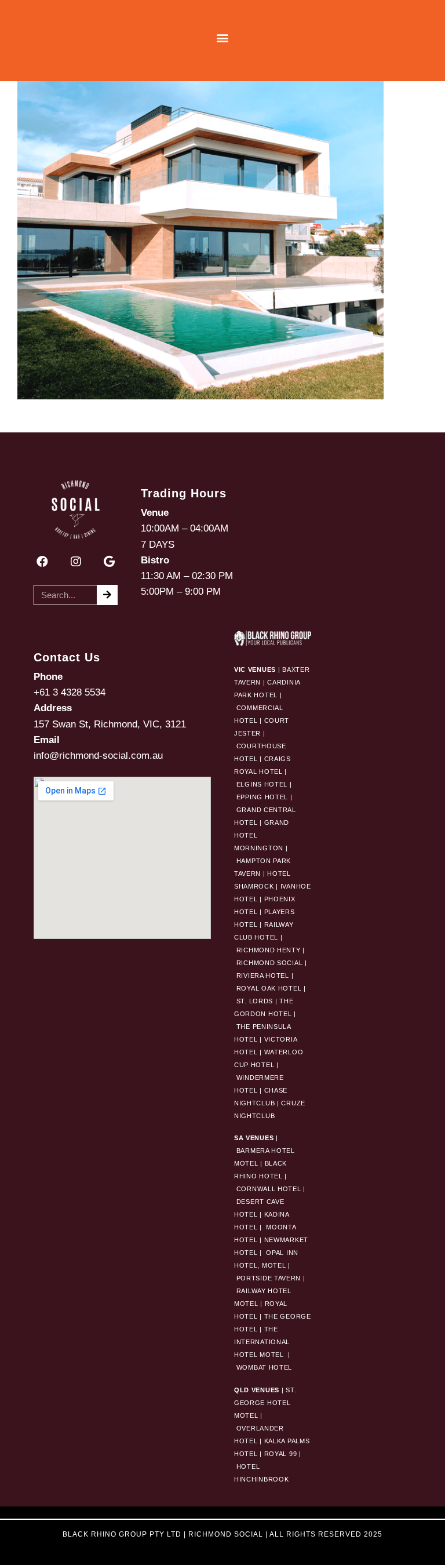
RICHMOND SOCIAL (269, 962)
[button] (222, 38)
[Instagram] (76, 561)
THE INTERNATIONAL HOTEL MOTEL (262, 1342)
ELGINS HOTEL (261, 784)
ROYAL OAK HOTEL (269, 988)
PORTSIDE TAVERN (267, 1278)
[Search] (107, 595)
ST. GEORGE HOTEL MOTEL (265, 1402)
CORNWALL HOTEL (268, 1188)
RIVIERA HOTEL (262, 975)
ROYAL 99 (280, 1453)
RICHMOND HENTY (268, 950)
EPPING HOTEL (262, 797)
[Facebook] (42, 561)
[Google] (109, 561)
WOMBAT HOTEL (264, 1367)
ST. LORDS (254, 1001)
